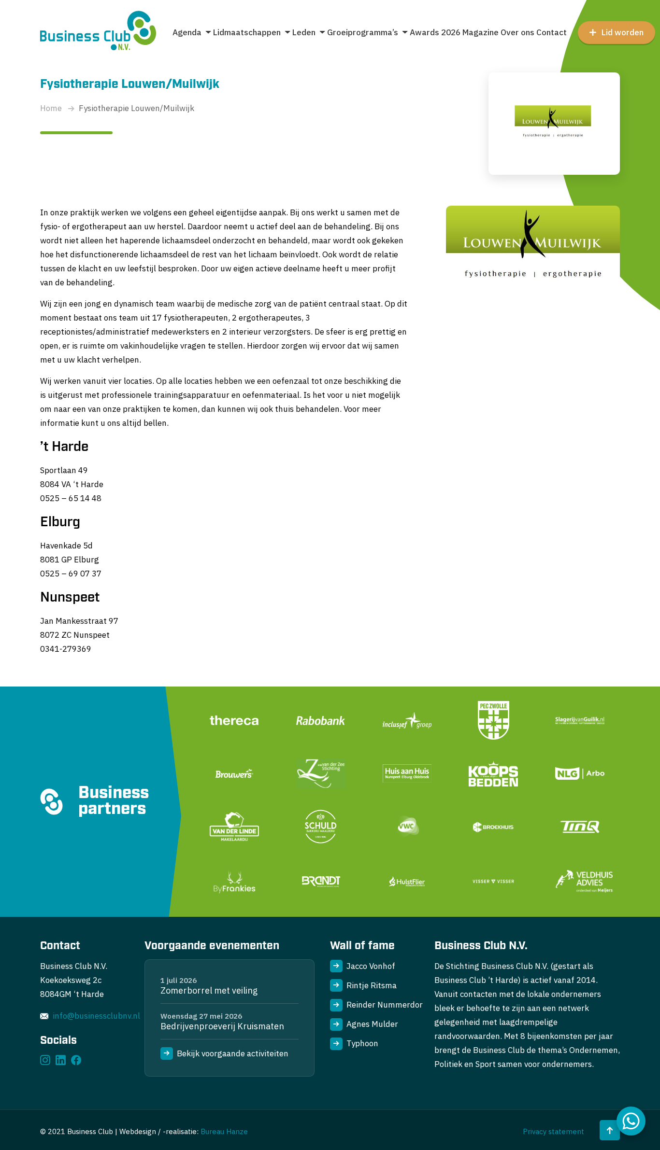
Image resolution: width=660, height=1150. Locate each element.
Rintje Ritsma (371, 985)
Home (51, 108)
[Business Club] (98, 32)
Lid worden (623, 32)
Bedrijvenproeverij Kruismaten (222, 1026)
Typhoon (362, 1043)
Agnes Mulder (372, 1024)
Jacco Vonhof (370, 966)
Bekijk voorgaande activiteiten (232, 1053)
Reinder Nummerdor (384, 1004)
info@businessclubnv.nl (96, 1015)
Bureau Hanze (224, 1131)
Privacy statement (553, 1131)
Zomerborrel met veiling (209, 990)
